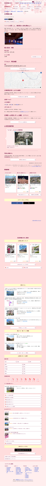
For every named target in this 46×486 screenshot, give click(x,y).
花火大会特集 (27, 468)
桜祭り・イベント (31, 8)
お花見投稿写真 (38, 6)
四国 (38, 3)
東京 (6, 361)
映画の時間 (37, 467)
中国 (36, 3)
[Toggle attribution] (40, 87)
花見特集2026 (8, 3)
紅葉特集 (26, 475)
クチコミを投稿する (23, 122)
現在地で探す (38, 1)
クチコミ (16, 21)
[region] (23, 80)
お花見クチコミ (31, 6)
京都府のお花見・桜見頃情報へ (10, 456)
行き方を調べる (23, 68)
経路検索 (8, 468)
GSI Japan (33, 87)
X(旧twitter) (10, 19)
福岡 (30, 361)
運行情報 (8, 470)
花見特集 (26, 467)
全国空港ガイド (19, 473)
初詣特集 (26, 476)
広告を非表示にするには (37, 220)
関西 (22, 3)
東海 (34, 3)
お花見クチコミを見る (10, 441)
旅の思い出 (37, 471)
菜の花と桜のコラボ (9, 404)
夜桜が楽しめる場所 (9, 397)
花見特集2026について (23, 453)
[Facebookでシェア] (17, 203)
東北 (27, 3)
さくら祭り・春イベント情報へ (22, 352)
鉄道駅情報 (18, 467)
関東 (20, 3)
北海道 (25, 3)
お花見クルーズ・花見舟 (10, 406)
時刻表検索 (9, 467)
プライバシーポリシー (29, 479)
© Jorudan (37, 87)
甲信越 (30, 3)
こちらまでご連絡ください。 (37, 166)
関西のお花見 (13, 11)
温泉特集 (26, 477)
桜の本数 (26, 267)
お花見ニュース (23, 8)
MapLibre (29, 87)
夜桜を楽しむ (16, 8)
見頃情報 (7, 21)
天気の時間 (37, 468)
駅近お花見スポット (9, 399)
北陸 (32, 3)
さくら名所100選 (23, 6)
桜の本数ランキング (36, 56)
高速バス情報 (18, 471)
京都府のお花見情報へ (35, 194)
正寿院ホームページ (24, 111)
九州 (40, 3)
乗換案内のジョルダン (20, 479)
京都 (18, 361)
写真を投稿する (23, 159)
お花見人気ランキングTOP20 (22, 264)
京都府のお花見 (20, 11)
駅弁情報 (36, 470)
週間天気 (21, 21)
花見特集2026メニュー (8, 6)
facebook (6, 19)
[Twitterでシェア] (29, 203)
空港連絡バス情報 (19, 472)
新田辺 (17, 104)
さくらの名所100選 (9, 395)
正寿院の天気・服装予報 (23, 96)
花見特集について (38, 8)
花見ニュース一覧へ (23, 327)
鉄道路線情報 (18, 468)
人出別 (7, 267)
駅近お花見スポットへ (23, 194)
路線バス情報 (18, 470)
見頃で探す (16, 6)
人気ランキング (8, 8)
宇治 (6, 104)
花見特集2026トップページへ (10, 458)
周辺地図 (12, 21)
